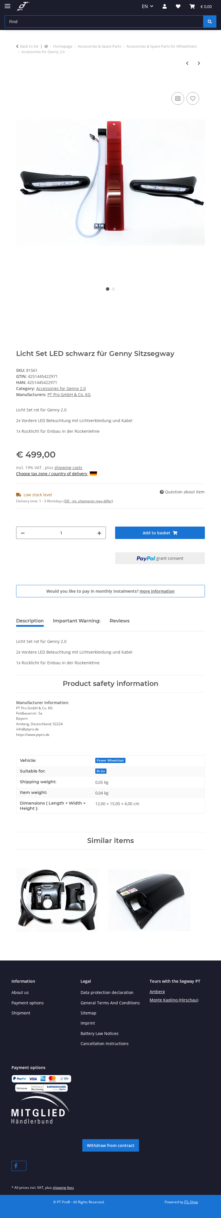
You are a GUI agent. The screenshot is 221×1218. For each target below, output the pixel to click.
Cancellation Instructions (105, 1043)
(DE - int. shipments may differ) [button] (88, 501)
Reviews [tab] (119, 621)
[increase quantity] (99, 533)
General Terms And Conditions (110, 1003)
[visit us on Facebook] (19, 1166)
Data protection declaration (107, 992)
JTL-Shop (191, 1202)
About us (20, 992)
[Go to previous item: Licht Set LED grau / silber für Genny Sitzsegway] (187, 63)
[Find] (209, 21)
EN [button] (145, 6)
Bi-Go (101, 771)
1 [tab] (107, 289)
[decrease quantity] (22, 533)
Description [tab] (30, 621)
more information (157, 591)
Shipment (21, 1013)
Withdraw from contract (110, 1145)
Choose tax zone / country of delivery (52, 473)
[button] (164, 6)
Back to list (29, 46)
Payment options (28, 1003)
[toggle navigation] (7, 3)
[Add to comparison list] (178, 98)
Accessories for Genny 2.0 (61, 388)
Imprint (88, 1023)
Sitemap (88, 1013)
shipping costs (68, 467)
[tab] (76, 623)
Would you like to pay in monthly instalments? (110, 591)
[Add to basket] (20, 84)
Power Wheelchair (110, 760)
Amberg (157, 991)
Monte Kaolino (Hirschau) (174, 1000)
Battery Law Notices (100, 1033)
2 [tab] (113, 289)
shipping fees (63, 1187)
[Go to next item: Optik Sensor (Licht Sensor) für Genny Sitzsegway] (199, 63)
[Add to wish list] (192, 98)
